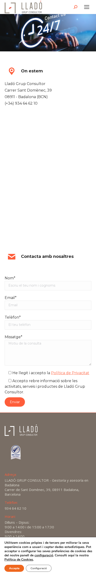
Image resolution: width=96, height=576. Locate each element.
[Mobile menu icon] (86, 7)
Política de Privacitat (70, 373)
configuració (43, 555)
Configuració (39, 568)
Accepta (14, 568)
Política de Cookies (18, 559)
